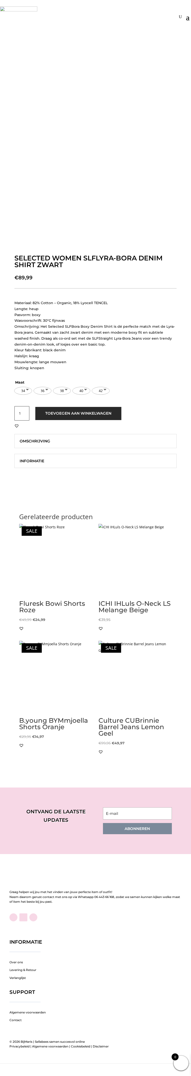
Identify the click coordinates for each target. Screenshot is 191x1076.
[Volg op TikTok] (23, 917)
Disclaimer (101, 1046)
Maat (19, 382)
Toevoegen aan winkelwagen (78, 413)
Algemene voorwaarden (27, 1012)
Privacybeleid (19, 1046)
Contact (15, 1020)
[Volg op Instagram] (33, 917)
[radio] (23, 391)
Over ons (16, 962)
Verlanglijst (17, 978)
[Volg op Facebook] (13, 917)
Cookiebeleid (80, 1046)
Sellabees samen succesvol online (60, 1041)
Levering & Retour (22, 970)
